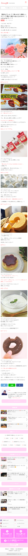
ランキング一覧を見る (14, 483)
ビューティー (6, 523)
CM (12, 438)
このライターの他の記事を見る (14, 401)
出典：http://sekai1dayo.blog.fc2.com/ (8, 318)
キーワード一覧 (14, 449)
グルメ (3, 20)
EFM (22, 438)
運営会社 (7, 549)
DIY (17, 438)
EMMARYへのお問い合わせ (14, 550)
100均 (7, 438)
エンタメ (5, 526)
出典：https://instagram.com (6, 59)
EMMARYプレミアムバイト (19, 441)
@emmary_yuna (16, 397)
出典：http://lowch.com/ (5, 189)
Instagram (18, 445)
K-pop (25, 445)
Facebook (5, 445)
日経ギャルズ (6, 520)
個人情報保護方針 (19, 549)
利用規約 (12, 549)
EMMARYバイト (7, 441)
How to (11, 445)
